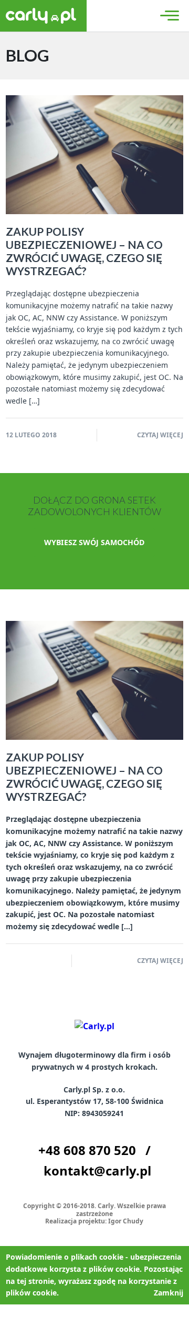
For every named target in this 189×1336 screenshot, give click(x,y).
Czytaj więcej (160, 434)
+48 (87, 1150)
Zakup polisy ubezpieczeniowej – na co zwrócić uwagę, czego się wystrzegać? (84, 251)
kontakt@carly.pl (97, 1170)
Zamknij (168, 1293)
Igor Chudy (125, 1221)
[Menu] (168, 15)
